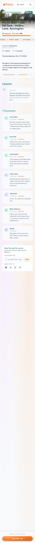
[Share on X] (11, 267)
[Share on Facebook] (6, 267)
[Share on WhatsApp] (15, 267)
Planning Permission (9, 74)
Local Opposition (22, 74)
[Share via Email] (20, 267)
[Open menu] (30, 5)
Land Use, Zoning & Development (12, 12)
